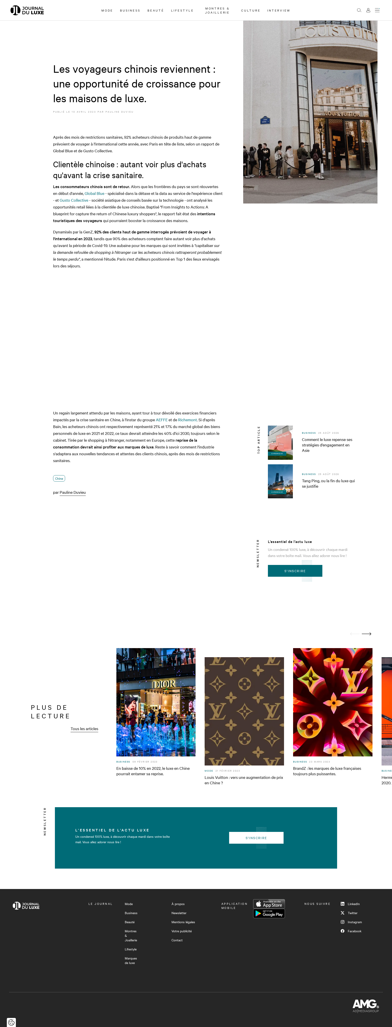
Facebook (354, 931)
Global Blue (94, 193)
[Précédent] (355, 634)
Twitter (353, 913)
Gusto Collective (74, 200)
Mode (107, 10)
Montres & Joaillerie (217, 10)
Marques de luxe (131, 960)
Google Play (269, 913)
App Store (269, 904)
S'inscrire (295, 571)
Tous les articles (84, 728)
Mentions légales (183, 922)
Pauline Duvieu (119, 111)
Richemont (187, 419)
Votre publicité (182, 931)
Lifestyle (182, 10)
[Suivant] (366, 634)
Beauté (155, 10)
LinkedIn (354, 903)
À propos (178, 903)
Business (130, 10)
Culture (250, 10)
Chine (59, 478)
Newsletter (179, 913)
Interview (279, 10)
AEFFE (162, 419)
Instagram (355, 922)
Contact (177, 940)
